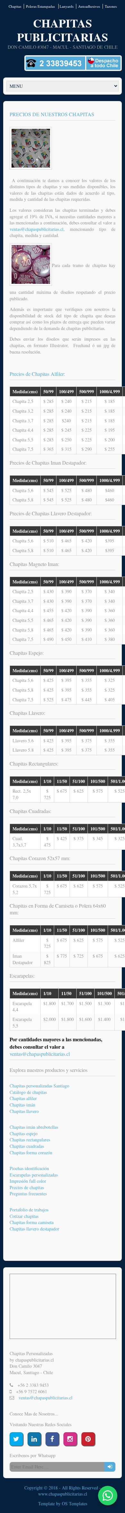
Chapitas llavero (24, 1111)
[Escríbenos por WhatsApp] (107, 1495)
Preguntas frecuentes (28, 1193)
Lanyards (66, 6)
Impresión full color (28, 1181)
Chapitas (15, 6)
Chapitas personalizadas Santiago (39, 1086)
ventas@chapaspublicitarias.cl (40, 1053)
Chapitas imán (22, 1105)
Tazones (111, 6)
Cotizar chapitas (24, 1216)
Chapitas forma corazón (31, 1152)
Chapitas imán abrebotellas (34, 1127)
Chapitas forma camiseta (32, 1222)
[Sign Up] (109, 1467)
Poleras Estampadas (41, 6)
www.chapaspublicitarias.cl (62, 1494)
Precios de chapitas (27, 1187)
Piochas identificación (29, 1168)
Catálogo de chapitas (28, 1092)
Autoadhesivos (89, 6)
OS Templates (74, 1503)
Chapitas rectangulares (30, 1140)
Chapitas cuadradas (27, 1146)
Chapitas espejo (24, 1133)
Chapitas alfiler (23, 1098)
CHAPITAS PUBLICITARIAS (62, 30)
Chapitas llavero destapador (34, 1229)
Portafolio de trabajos (29, 1210)
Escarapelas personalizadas (34, 1175)
